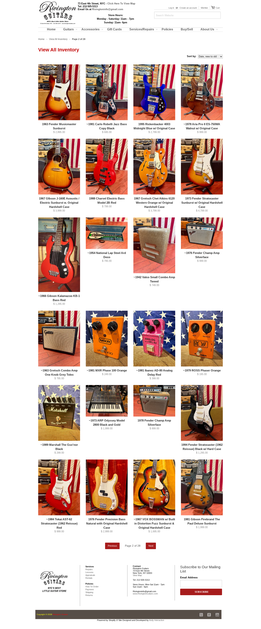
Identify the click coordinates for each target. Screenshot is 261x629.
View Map (137, 575)
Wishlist (204, 8)
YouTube (217, 612)
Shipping (89, 592)
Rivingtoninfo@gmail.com (107, 9)
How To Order (92, 586)
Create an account (188, 8)
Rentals (88, 578)
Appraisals (90, 575)
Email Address (189, 577)
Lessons (89, 572)
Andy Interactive (156, 620)
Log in (171, 8)
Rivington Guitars (60, 614)
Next (150, 546)
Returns (89, 595)
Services (89, 566)
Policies (89, 584)
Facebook (208, 612)
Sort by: (191, 56)
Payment (89, 589)
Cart (217, 8)
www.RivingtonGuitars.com (145, 594)
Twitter (201, 612)
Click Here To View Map (121, 3)
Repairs (89, 569)
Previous (112, 546)
